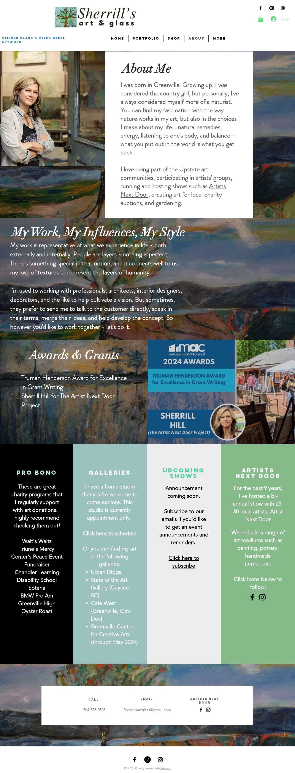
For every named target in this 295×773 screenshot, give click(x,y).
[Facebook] (252, 597)
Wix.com (165, 768)
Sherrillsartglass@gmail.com (147, 709)
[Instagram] (271, 8)
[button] (260, 19)
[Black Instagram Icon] (283, 8)
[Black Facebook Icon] (260, 8)
